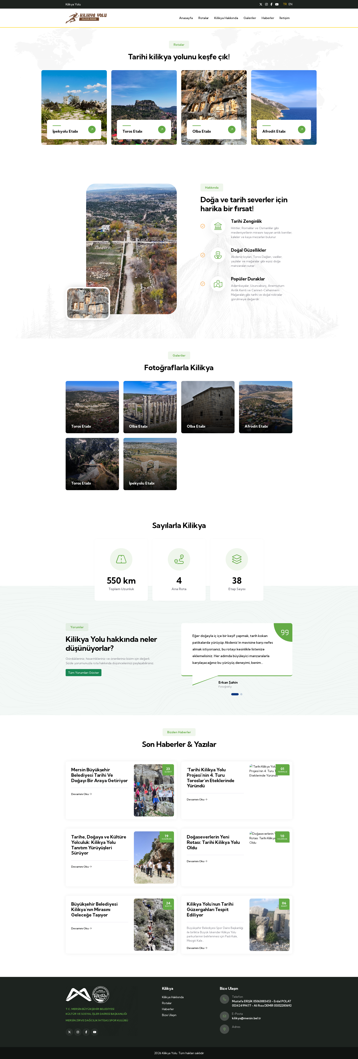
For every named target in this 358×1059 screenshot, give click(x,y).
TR (285, 4)
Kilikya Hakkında (226, 18)
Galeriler (250, 18)
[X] (260, 4)
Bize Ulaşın (169, 1015)
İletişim (285, 18)
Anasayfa (186, 18)
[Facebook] (271, 4)
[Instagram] (266, 4)
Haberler (268, 18)
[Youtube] (277, 4)
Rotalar (203, 18)
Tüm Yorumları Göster (83, 672)
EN (290, 4)
